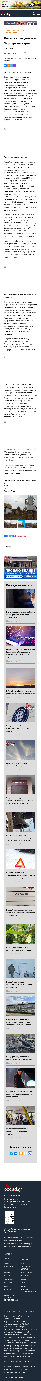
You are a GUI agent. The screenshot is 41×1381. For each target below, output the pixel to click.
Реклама (8, 1272)
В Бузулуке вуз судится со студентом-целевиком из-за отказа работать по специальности (19, 800)
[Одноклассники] (8, 65)
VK (5, 483)
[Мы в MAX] (29, 1153)
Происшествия (27, 1272)
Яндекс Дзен (9, 491)
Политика (25, 1276)
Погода (24, 1286)
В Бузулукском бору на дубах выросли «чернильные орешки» (19, 948)
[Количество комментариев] (22, 621)
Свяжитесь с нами (12, 1195)
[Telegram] (11, 65)
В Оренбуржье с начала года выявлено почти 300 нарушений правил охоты (19, 984)
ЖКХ (6, 1286)
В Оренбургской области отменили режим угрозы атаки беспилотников (20, 692)
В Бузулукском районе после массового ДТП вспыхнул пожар (19, 1057)
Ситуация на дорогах (26, 1268)
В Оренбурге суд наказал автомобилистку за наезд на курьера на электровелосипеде (20, 875)
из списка (20, 1372)
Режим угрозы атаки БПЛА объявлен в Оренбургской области (19, 764)
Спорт (23, 1283)
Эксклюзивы (9, 1263)
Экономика (9, 1279)
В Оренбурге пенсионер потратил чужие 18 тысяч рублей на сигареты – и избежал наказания (20, 912)
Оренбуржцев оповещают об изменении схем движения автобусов (17, 1131)
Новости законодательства (28, 1290)
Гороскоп (8, 1267)
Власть (7, 1276)
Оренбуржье (9, 1289)
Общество (25, 1279)
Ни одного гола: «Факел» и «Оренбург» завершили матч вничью (17, 728)
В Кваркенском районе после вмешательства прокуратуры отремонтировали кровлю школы (19, 1022)
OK (5, 488)
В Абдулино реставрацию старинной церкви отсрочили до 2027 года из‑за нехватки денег (18, 838)
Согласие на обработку (14, 1237)
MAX (6, 486)
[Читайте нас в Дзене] (25, 1153)
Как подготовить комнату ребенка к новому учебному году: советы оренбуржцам (20, 614)
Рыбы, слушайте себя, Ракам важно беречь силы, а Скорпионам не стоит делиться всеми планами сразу (20, 653)
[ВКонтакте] (5, 65)
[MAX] (14, 65)
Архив (6, 1259)
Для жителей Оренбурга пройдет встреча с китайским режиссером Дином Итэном (19, 1094)
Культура (8, 1283)
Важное (24, 1263)
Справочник (26, 1260)
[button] (6, 507)
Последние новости (19, 585)
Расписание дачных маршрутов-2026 (11, 1297)
